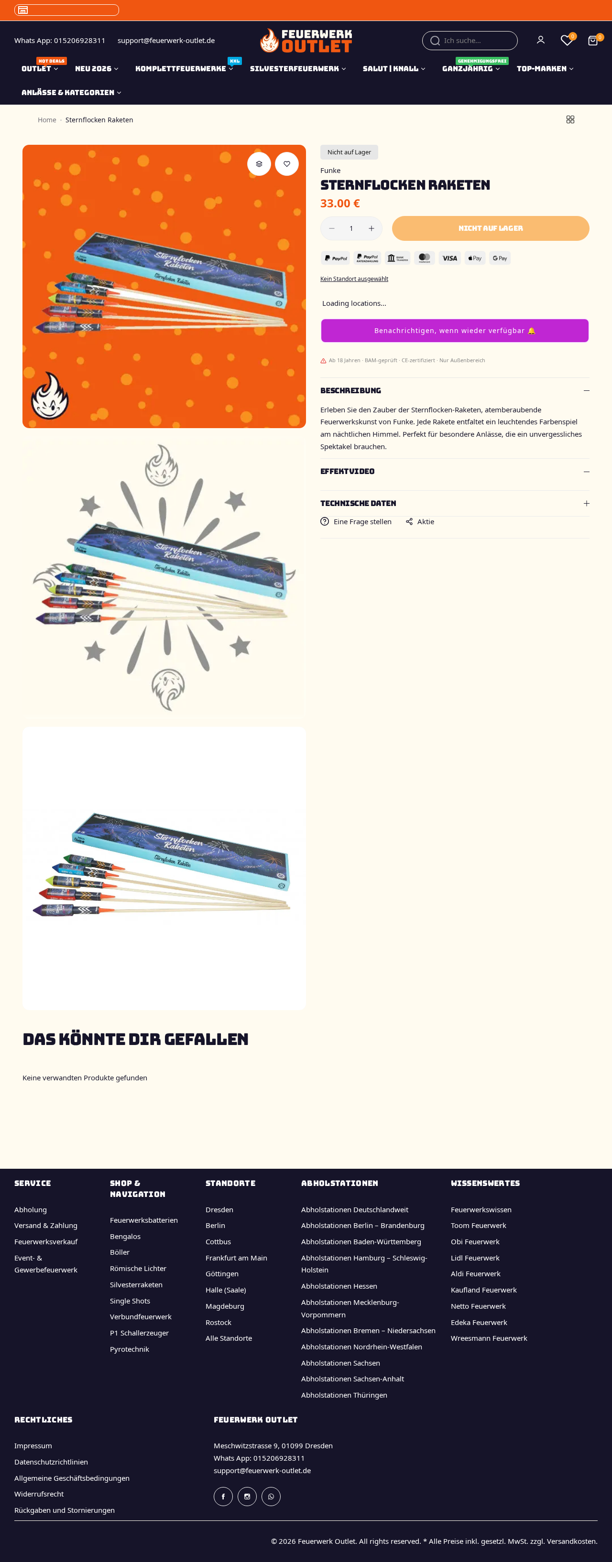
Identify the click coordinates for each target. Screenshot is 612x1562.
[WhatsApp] (271, 1496)
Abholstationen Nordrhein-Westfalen (361, 1346)
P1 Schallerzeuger (139, 1332)
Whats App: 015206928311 (259, 1458)
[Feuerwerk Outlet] (306, 40)
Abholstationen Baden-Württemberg (361, 1241)
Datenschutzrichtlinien (51, 1461)
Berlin (215, 1225)
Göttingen (222, 1273)
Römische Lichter (138, 1268)
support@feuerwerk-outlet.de (262, 1470)
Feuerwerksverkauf (45, 1241)
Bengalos (125, 1236)
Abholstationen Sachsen (340, 1363)
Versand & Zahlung (45, 1225)
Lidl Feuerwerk (475, 1257)
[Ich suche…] (435, 40)
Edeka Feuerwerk (479, 1322)
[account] (541, 40)
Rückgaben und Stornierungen (64, 1510)
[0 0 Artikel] (593, 40)
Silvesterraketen (136, 1284)
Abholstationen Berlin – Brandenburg (363, 1225)
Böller (120, 1252)
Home (47, 119)
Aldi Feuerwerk (476, 1273)
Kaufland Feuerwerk (484, 1289)
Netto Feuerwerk (478, 1306)
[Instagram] (247, 1496)
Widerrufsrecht (39, 1493)
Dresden (219, 1209)
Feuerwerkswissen (481, 1209)
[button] (455, 330)
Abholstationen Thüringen (344, 1395)
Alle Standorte (229, 1338)
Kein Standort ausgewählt (354, 279)
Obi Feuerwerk (475, 1241)
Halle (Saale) (226, 1289)
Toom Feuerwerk (478, 1225)
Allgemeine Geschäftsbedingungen (72, 1478)
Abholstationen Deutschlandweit (354, 1209)
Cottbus (218, 1241)
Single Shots (130, 1300)
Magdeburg (225, 1306)
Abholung (30, 1209)
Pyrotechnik (129, 1349)
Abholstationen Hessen (339, 1286)
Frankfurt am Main (236, 1257)
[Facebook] (223, 1496)
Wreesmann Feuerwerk (489, 1338)
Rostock (218, 1322)
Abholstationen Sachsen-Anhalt (352, 1378)
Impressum (33, 1445)
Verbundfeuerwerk (141, 1316)
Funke (330, 170)
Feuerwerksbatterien (144, 1220)
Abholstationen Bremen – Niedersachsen (368, 1330)
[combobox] (470, 40)
